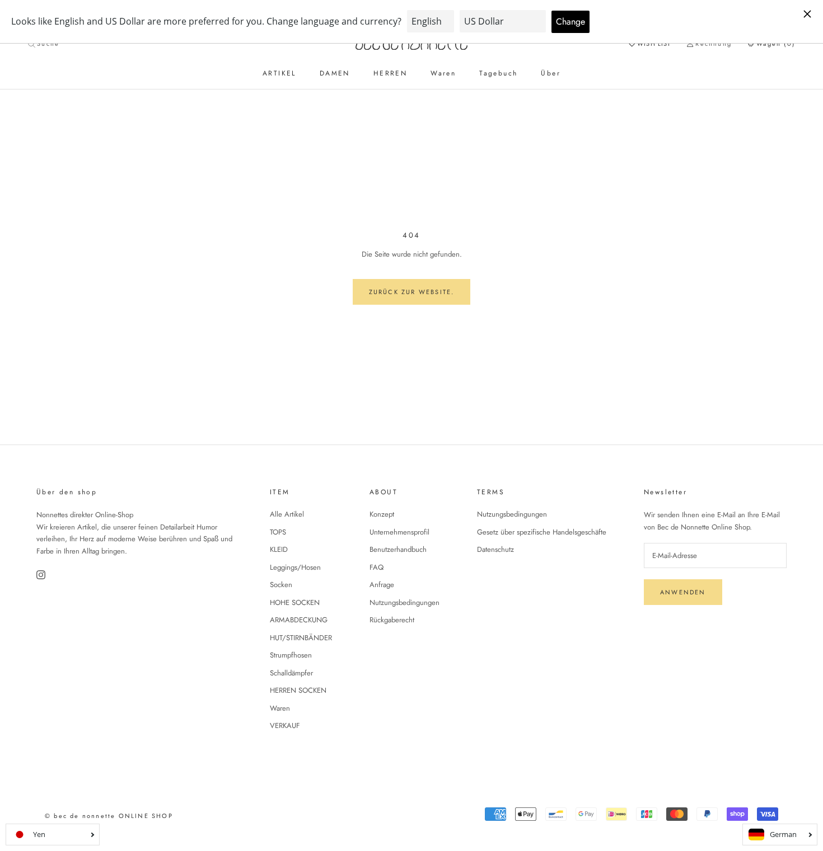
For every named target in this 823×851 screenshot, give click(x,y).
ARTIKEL (279, 73)
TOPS (278, 532)
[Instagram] (41, 574)
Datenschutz (495, 549)
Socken (281, 584)
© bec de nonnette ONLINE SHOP (109, 815)
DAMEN (335, 73)
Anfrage (382, 584)
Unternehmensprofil (399, 532)
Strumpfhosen (291, 655)
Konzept (382, 514)
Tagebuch (498, 73)
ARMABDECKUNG (299, 619)
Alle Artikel (287, 514)
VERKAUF (285, 725)
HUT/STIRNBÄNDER (301, 637)
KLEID (279, 549)
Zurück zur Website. (412, 291)
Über (550, 73)
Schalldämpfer (291, 673)
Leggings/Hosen (295, 567)
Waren (443, 73)
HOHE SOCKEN (295, 602)
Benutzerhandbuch (398, 549)
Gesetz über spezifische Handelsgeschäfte (541, 532)
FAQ (377, 567)
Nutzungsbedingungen (404, 602)
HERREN (390, 73)
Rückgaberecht (392, 619)
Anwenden (683, 592)
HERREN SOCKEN (298, 690)
